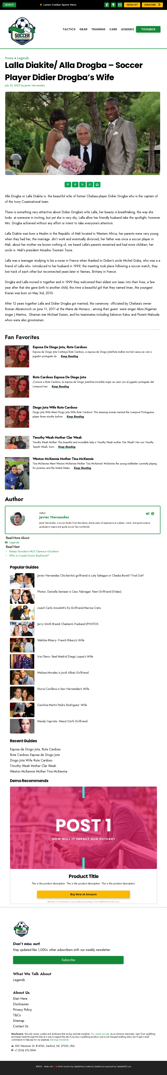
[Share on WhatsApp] (90, 185)
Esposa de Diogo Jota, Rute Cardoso (60, 347)
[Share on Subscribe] (97, 185)
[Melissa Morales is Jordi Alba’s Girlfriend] (22, 678)
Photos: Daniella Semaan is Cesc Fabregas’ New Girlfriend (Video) (79, 592)
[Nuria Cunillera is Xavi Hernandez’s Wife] (22, 694)
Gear (83, 29)
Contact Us (20, 1026)
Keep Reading (69, 356)
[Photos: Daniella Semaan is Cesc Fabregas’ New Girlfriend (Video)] (22, 597)
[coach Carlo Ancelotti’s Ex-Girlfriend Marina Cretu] (22, 613)
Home (9, 58)
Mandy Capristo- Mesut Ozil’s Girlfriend (62, 721)
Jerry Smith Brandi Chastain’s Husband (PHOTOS (67, 624)
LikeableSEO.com (124, 1066)
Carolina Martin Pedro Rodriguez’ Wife (62, 705)
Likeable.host (99, 1066)
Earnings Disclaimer (59, 1039)
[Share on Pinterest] (68, 185)
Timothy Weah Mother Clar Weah (57, 437)
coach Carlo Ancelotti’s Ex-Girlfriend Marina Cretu (69, 608)
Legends (127, 29)
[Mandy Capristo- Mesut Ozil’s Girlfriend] (22, 727)
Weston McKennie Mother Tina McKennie (63, 458)
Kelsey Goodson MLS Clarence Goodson (34, 551)
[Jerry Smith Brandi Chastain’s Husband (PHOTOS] (22, 630)
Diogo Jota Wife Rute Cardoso (55, 407)
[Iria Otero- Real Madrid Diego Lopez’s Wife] (22, 662)
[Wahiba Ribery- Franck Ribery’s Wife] (22, 646)
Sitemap (18, 1020)
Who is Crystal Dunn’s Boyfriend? (29, 556)
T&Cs (17, 1015)
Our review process (100, 1033)
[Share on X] (82, 185)
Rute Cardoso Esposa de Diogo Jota (59, 377)
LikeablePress (79, 1066)
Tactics (69, 29)
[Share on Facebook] (75, 185)
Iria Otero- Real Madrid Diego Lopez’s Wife (65, 656)
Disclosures (21, 1004)
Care (113, 29)
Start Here (20, 998)
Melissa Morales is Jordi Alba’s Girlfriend (63, 673)
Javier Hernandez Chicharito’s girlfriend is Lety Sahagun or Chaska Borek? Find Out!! (90, 575)
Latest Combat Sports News (60, 5)
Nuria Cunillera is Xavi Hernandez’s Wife (63, 689)
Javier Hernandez (54, 517)
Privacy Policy (22, 1009)
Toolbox (148, 29)
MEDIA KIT (132, 4)
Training (98, 29)
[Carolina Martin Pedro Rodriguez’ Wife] (22, 711)
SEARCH (9, 4)
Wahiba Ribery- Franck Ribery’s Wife (60, 640)
